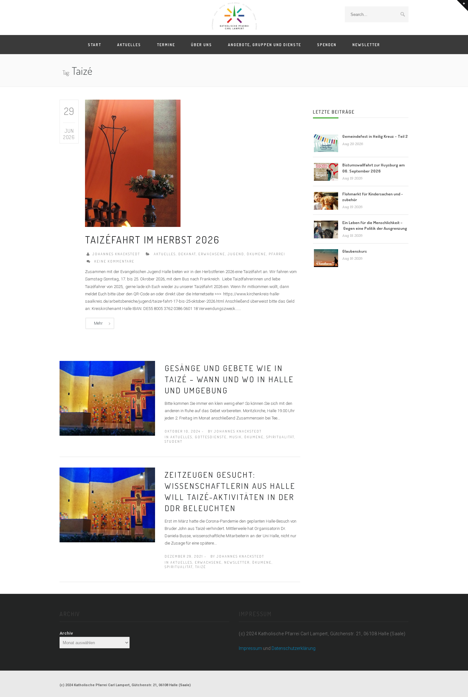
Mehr (98, 323)
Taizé (200, 567)
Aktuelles (129, 44)
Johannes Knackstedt (116, 254)
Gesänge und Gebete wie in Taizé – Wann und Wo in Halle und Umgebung (229, 379)
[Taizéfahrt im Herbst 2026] (133, 162)
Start (94, 44)
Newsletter (366, 44)
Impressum (250, 648)
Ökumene (256, 254)
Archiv (66, 633)
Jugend (236, 254)
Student (173, 441)
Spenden (327, 44)
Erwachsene (211, 254)
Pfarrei (277, 254)
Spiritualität (280, 437)
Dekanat (187, 254)
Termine (166, 44)
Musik (235, 437)
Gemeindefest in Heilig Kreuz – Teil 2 (375, 136)
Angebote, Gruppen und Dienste (264, 44)
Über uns (201, 44)
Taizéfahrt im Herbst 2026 (152, 239)
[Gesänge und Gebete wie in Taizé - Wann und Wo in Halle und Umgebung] (107, 397)
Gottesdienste (211, 437)
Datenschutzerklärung (294, 648)
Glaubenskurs (354, 251)
